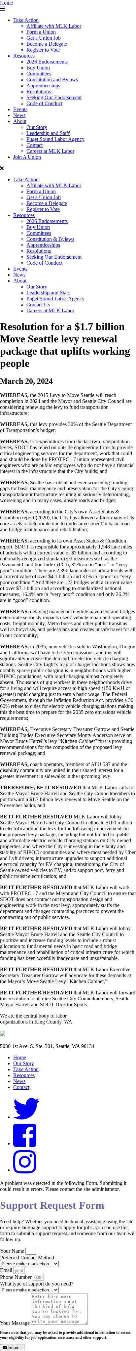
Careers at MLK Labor (50, 151)
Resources (24, 56)
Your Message (15, 1323)
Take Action (26, 20)
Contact (34, 145)
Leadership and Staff (48, 133)
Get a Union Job (43, 38)
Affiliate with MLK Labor (53, 26)
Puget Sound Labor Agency (55, 139)
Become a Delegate (46, 44)
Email (7, 1270)
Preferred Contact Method (27, 1257)
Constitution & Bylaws (50, 239)
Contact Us (38, 304)
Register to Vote (43, 50)
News (19, 115)
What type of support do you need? (36, 1283)
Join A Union (27, 157)
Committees (38, 73)
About (19, 121)
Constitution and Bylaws (52, 79)
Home (6, 3)
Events (20, 109)
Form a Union (41, 32)
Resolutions (38, 91)
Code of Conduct (44, 103)
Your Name (12, 1251)
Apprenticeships (43, 85)
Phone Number (16, 1277)
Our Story (36, 127)
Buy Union (38, 67)
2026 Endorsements (47, 62)
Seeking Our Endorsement (54, 97)
